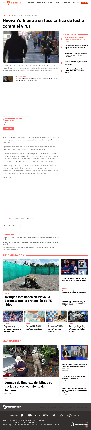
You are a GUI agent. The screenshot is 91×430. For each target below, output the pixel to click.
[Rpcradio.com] (53, 417)
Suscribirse (8, 129)
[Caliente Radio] (61, 417)
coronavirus (19, 219)
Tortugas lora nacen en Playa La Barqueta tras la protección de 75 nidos (28, 300)
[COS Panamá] (38, 417)
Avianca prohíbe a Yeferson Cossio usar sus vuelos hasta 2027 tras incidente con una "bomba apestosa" (36, 79)
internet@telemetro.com (11, 426)
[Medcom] (77, 417)
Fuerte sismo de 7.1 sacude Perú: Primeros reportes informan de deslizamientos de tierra (31, 238)
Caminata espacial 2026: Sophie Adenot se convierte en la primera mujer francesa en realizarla (28, 248)
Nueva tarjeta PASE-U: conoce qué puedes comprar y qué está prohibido (76, 55)
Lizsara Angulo (65, 370)
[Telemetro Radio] (69, 417)
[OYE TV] (30, 417)
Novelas (58, 2)
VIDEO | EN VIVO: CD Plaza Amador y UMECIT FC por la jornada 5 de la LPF (74, 280)
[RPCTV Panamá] (22, 417)
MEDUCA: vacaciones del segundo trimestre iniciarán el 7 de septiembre (76, 62)
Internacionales (17, 15)
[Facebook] (4, 225)
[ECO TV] (45, 417)
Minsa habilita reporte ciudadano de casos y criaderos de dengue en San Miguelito (74, 390)
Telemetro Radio (69, 2)
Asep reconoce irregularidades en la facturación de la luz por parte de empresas (74, 366)
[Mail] (19, 225)
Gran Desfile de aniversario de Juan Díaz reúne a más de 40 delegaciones (74, 378)
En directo (85, 2)
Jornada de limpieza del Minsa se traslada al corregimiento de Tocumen (28, 386)
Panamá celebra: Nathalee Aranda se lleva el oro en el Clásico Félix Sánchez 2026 (12, 328)
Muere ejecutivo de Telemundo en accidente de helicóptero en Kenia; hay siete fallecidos (30, 243)
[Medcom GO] (14, 417)
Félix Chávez (7, 393)
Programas (41, 2)
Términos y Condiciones (10, 420)
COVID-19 (30, 219)
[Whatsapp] (14, 225)
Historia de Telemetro (24, 420)
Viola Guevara (65, 394)
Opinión (50, 2)
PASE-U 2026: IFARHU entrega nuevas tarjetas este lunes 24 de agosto (75, 39)
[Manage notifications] (86, 426)
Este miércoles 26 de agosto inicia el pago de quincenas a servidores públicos (76, 47)
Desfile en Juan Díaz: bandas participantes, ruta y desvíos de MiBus (75, 70)
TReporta (31, 2)
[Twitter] (9, 225)
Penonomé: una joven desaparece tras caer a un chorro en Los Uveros (74, 292)
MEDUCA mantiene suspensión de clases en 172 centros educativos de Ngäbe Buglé (73, 303)
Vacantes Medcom (38, 420)
